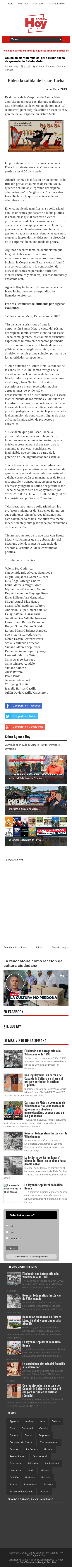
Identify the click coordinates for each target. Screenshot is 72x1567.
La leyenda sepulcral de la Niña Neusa (43, 1186)
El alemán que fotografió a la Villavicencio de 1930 (42, 1052)
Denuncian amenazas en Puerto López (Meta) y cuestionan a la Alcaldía (41, 1320)
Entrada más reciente (15, 947)
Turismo (48, 1484)
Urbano (44, 1491)
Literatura (15, 1470)
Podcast (30, 1477)
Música (61, 66)
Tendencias (30, 1484)
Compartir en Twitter (25, 716)
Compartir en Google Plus (28, 726)
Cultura (40, 66)
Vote (12, 1248)
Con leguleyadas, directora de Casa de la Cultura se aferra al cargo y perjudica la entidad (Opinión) (43, 1080)
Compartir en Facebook (26, 705)
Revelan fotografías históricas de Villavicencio (45, 1135)
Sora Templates (28, 1562)
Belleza (56, 1421)
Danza (28, 1435)
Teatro (13, 1484)
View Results (21, 1256)
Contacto (38, 3)
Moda (31, 1470)
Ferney (48, 1449)
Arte (42, 1421)
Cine (12, 1428)
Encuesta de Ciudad (21, 1442)
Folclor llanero (18, 1456)
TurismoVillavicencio (21, 1491)
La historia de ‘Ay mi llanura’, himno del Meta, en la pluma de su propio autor (45, 1160)
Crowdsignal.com (39, 1256)
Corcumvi (27, 1428)
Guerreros (16, 1463)
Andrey (29, 1421)
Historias (33, 1463)
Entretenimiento (49, 1442)
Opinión (14, 1477)
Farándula (32, 1449)
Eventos (50, 66)
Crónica (43, 1428)
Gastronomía (40, 1456)
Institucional (52, 1463)
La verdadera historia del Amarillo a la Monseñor (43, 1365)
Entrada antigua (60, 947)
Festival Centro (57, 3)
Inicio (10, 3)
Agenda (14, 1421)
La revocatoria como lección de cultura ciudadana (33, 963)
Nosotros (23, 3)
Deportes (44, 1435)
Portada (9, 69)
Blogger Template (47, 1562)
